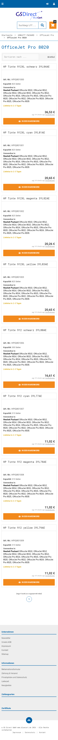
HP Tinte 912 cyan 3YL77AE (22, 396)
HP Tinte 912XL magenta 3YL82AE (26, 198)
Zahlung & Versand (9, 673)
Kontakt (5, 650)
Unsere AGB (6, 642)
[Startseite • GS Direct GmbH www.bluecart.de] (29, 15)
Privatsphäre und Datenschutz (14, 677)
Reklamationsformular (11, 669)
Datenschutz (30, 732)
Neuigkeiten (6, 685)
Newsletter (6, 638)
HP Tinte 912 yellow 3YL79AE (24, 527)
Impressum (6, 646)
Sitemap (5, 654)
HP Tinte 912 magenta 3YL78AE (25, 461)
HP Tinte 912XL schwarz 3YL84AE (26, 66)
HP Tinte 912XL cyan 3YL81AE (24, 132)
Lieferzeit (5, 681)
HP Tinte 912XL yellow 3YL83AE (25, 264)
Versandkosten (50, 114)
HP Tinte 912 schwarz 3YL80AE (25, 330)
